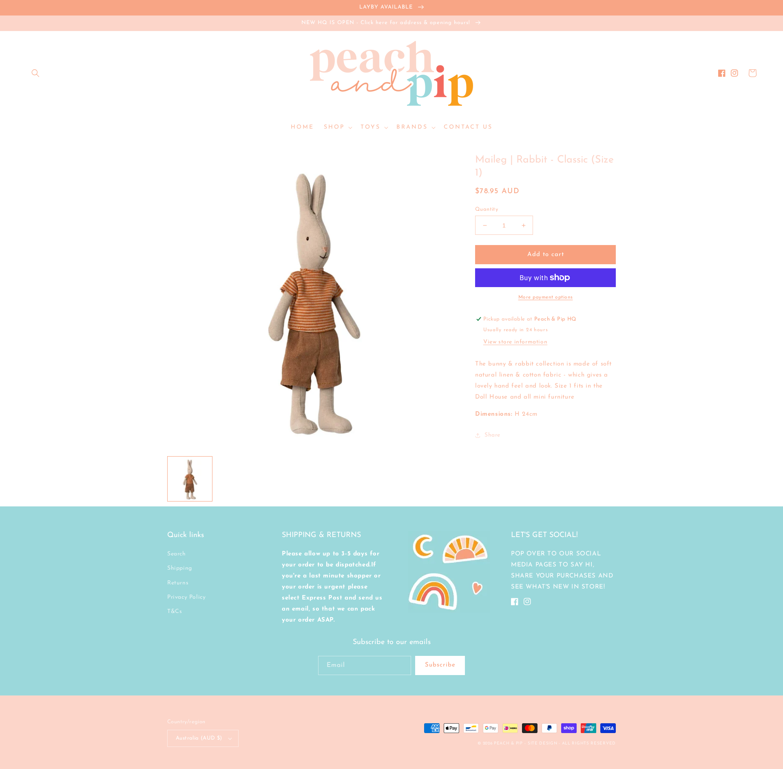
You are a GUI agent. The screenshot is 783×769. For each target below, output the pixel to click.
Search (176, 554)
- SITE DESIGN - (543, 743)
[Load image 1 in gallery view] (189, 479)
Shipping (179, 568)
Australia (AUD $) (199, 738)
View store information (515, 342)
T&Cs (174, 612)
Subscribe (440, 665)
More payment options (545, 297)
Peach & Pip (508, 743)
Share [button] (492, 435)
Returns (177, 583)
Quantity (486, 209)
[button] (35, 73)
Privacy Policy (186, 597)
